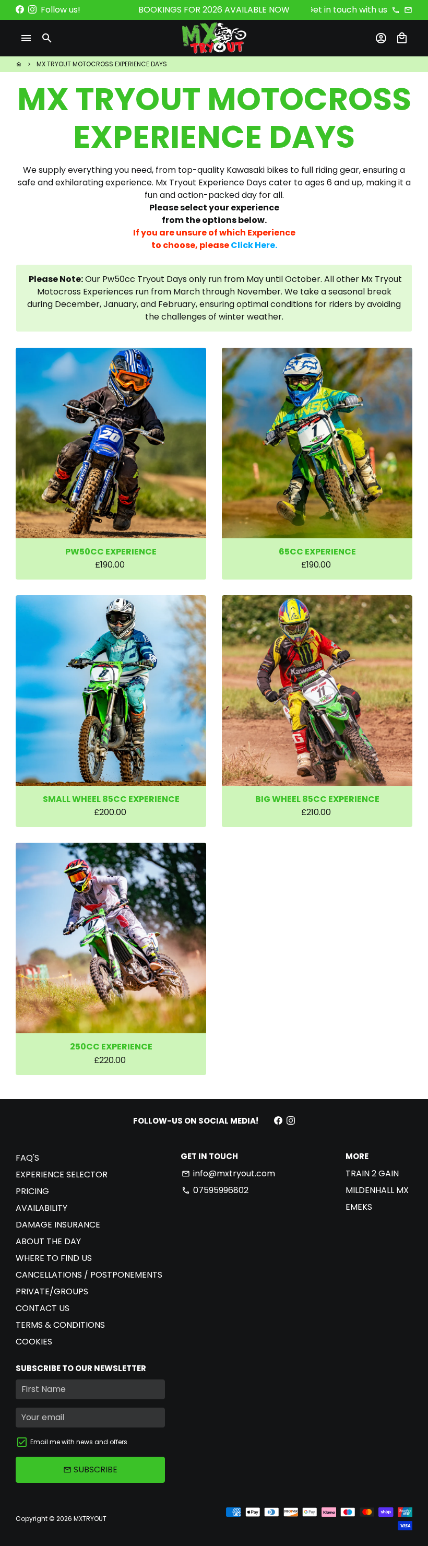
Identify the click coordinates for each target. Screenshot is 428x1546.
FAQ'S (27, 1158)
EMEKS (359, 1207)
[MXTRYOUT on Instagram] (32, 10)
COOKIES (34, 1342)
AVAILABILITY (41, 1208)
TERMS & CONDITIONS (60, 1325)
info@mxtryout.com (228, 1173)
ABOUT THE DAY (48, 1241)
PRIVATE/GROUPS (52, 1291)
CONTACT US (42, 1308)
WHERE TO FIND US (54, 1258)
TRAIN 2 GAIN (372, 1173)
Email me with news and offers (78, 1441)
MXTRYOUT (90, 1518)
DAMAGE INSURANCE (58, 1225)
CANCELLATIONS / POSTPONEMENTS (89, 1275)
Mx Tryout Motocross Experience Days (102, 64)
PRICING (32, 1191)
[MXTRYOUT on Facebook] (20, 10)
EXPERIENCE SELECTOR (62, 1175)
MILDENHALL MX (377, 1190)
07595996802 (215, 1190)
